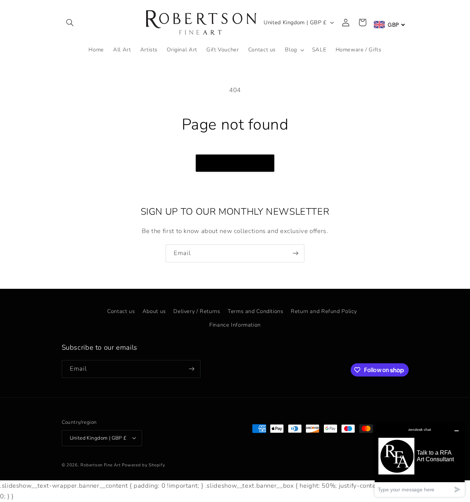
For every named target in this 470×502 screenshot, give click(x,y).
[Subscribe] (295, 253)
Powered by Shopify (143, 465)
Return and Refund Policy (324, 311)
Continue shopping (235, 163)
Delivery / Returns (196, 311)
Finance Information (235, 324)
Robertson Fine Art (100, 465)
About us (154, 311)
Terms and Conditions (255, 311)
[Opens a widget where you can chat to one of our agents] (419, 460)
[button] (70, 22)
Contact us (121, 311)
